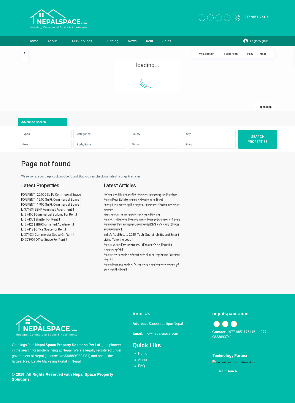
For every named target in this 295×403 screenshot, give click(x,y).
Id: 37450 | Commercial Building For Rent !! (49, 214)
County (136, 133)
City (188, 133)
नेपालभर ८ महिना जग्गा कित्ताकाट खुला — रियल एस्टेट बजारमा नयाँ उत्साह (142, 219)
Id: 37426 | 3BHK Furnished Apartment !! (48, 224)
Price (189, 144)
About (52, 41)
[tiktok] (210, 18)
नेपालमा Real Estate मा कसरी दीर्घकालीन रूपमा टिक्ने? (133, 199)
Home (33, 41)
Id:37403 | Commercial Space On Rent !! (47, 234)
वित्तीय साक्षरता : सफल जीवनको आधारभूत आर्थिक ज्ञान (132, 214)
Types (26, 133)
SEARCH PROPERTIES (258, 139)
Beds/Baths (84, 144)
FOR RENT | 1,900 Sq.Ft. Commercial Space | (51, 204)
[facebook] (202, 18)
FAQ (141, 366)
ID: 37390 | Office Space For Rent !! (44, 239)
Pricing (113, 41)
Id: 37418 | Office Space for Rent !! (44, 229)
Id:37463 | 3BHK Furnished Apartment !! (47, 209)
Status (136, 144)
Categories (83, 133)
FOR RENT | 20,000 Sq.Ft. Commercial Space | (51, 194)
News (132, 41)
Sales (166, 41)
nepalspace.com (230, 313)
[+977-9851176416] (237, 18)
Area (25, 144)
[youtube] (219, 18)
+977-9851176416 (255, 17)
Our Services (82, 41)
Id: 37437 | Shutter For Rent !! (40, 219)
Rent (149, 41)
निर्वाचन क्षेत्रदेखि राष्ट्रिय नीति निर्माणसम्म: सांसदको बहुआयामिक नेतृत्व (140, 194)
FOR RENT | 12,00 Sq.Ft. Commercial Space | (51, 199)
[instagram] (227, 18)
